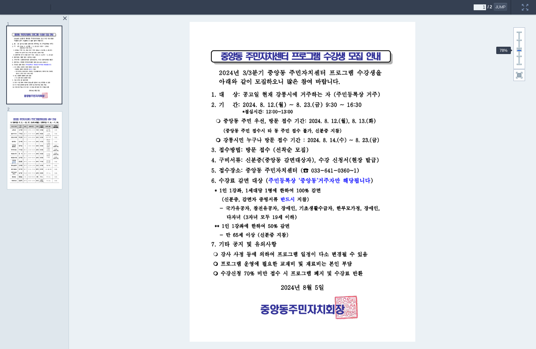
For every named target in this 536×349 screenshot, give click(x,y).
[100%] (519, 48)
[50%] (519, 56)
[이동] (500, 6)
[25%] (519, 64)
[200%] (519, 32)
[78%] (519, 50)
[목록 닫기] (65, 18)
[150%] (519, 40)
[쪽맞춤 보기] (519, 75)
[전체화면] (525, 2)
